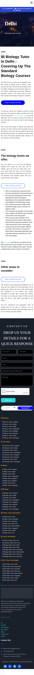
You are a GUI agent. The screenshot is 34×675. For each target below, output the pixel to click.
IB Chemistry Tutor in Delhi (9, 450)
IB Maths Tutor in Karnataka (10, 485)
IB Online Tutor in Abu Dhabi (10, 519)
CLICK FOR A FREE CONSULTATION (25, 408)
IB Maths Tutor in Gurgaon (9, 469)
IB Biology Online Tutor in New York (12, 556)
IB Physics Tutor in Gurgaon (10, 422)
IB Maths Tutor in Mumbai (9, 480)
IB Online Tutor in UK (8, 532)
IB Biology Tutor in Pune (9, 506)
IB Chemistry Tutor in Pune (9, 459)
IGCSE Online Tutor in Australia (11, 568)
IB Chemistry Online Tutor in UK (11, 543)
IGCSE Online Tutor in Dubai (10, 578)
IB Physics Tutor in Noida (9, 424)
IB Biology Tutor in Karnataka (10, 509)
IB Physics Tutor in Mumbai (10, 433)
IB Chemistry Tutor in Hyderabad (11, 452)
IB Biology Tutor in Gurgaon (10, 493)
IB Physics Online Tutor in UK (10, 540)
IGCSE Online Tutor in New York (11, 571)
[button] (13, 102)
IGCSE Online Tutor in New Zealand (12, 573)
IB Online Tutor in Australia (9, 521)
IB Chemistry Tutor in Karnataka (11, 461)
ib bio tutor (7, 242)
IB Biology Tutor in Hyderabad (10, 500)
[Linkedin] (14, 666)
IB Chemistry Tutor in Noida (10, 448)
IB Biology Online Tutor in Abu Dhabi (12, 549)
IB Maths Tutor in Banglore (9, 478)
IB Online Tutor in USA (8, 516)
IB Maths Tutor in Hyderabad (10, 476)
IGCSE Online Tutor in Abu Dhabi (11, 566)
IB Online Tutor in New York (10, 523)
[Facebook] (5, 666)
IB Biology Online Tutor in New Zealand (13, 552)
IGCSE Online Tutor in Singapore (11, 575)
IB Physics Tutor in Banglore (10, 431)
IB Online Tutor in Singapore (10, 528)
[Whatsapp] (10, 666)
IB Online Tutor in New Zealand (10, 526)
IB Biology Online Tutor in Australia (12, 554)
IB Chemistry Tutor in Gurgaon (10, 445)
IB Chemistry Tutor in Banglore (10, 454)
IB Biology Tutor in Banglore (10, 502)
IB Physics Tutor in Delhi (9, 426)
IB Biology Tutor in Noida (9, 495)
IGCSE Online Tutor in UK (9, 580)
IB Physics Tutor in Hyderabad (10, 429)
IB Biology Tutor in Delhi (9, 497)
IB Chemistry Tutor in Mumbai (10, 457)
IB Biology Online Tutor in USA (10, 545)
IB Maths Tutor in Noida (8, 471)
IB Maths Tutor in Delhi (8, 474)
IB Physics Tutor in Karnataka (10, 438)
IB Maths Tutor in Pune (8, 483)
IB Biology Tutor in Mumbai (9, 504)
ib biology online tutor (19, 115)
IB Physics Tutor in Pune (9, 435)
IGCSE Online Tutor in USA (10, 564)
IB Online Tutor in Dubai (8, 530)
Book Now (8, 400)
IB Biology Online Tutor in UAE (10, 547)
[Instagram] (19, 666)
